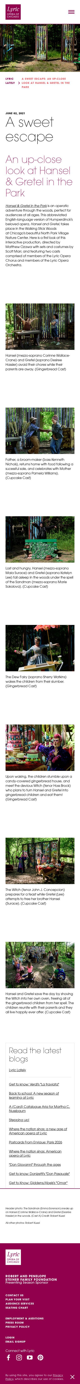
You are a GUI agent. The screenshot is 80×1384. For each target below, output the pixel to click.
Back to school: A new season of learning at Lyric (34, 1095)
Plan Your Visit (18, 1299)
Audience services (20, 1303)
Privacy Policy (18, 1327)
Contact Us (15, 1295)
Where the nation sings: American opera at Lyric (35, 1153)
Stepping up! (19, 1120)
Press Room (15, 1322)
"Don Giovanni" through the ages (35, 1165)
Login (10, 1337)
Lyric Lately (17, 1070)
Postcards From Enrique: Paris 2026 (35, 1142)
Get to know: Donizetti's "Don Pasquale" (39, 1174)
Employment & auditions (25, 1318)
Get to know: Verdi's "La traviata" (34, 1084)
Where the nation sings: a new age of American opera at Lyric (38, 1131)
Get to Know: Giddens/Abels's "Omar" (38, 1183)
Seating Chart (17, 1307)
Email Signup (16, 1341)
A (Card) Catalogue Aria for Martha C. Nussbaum (39, 1109)
